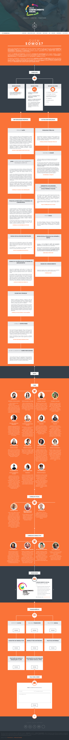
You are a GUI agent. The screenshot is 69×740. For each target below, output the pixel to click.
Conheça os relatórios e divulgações (21, 312)
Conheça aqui (48, 272)
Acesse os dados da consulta (21, 282)
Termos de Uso (10, 737)
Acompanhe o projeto (48, 174)
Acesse (16, 630)
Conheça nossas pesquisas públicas (48, 141)
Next (53, 589)
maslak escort (17, 404)
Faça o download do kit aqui (48, 204)
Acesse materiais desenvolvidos (20, 339)
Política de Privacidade (18, 737)
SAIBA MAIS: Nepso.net (48, 252)
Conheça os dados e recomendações (21, 189)
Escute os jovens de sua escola (20, 250)
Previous (15, 589)
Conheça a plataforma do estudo (21, 225)
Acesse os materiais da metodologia (21, 150)
